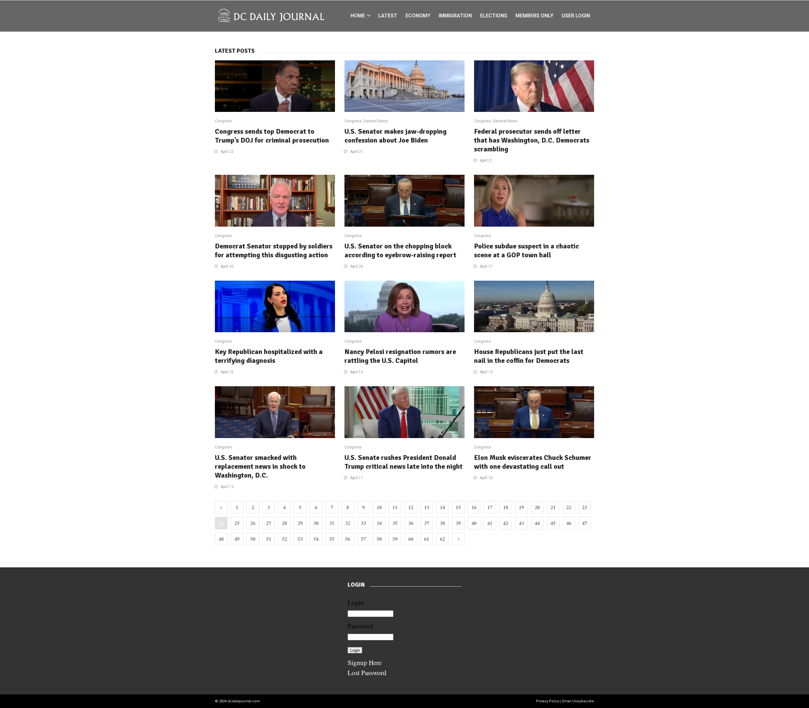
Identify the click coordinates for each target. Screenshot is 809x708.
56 (347, 538)
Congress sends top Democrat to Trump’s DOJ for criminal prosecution (272, 135)
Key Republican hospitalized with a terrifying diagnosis (269, 356)
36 (410, 523)
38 (442, 523)
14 (442, 507)
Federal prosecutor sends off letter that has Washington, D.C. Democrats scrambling (531, 140)
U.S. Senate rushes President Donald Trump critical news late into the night (403, 462)
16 (474, 507)
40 (474, 523)
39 (458, 523)
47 (584, 523)
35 (395, 523)
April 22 (227, 152)
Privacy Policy (547, 701)
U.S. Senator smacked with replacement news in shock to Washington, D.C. (260, 466)
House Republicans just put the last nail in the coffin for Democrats (528, 356)
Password (360, 625)
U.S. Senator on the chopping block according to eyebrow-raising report (400, 250)
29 (300, 523)
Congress (223, 121)
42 (505, 523)
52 (284, 538)
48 (221, 538)
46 (568, 523)
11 (395, 507)
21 (553, 507)
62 (442, 538)
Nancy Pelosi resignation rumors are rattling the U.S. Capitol (400, 356)
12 (410, 507)
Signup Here (364, 662)
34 (379, 523)
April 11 (356, 478)
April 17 (486, 266)
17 (489, 507)
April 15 (356, 372)
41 (489, 523)
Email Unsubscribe (578, 701)
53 (300, 538)
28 (284, 523)
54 (316, 538)
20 (537, 507)
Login (356, 602)
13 (426, 507)
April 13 (486, 372)
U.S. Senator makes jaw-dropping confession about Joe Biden (395, 135)
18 (505, 507)
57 (363, 538)
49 (237, 538)
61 (426, 538)
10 (379, 507)
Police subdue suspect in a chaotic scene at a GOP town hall (526, 250)
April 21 (356, 152)
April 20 (227, 266)
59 (395, 538)
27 (268, 523)
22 (568, 507)
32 (347, 523)
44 (537, 523)
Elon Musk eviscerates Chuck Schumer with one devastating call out (532, 462)
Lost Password (367, 672)
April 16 (227, 372)
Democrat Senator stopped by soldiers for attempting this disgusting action (273, 250)
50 (252, 538)
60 (410, 538)
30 (316, 523)
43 (521, 523)
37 (426, 523)
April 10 (486, 478)
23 (584, 507)
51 (268, 538)
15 (458, 507)
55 (331, 538)
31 (331, 523)
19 (521, 507)
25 (237, 523)
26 (252, 523)
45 (553, 523)
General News (375, 121)
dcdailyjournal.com (244, 701)
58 (379, 538)
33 (363, 523)
